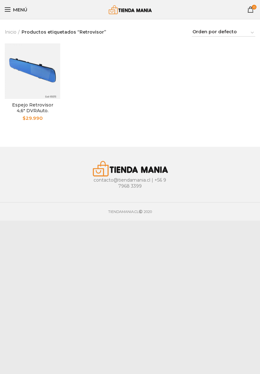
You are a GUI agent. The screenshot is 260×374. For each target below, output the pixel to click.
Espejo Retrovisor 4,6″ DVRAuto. (32, 107)
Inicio (10, 32)
